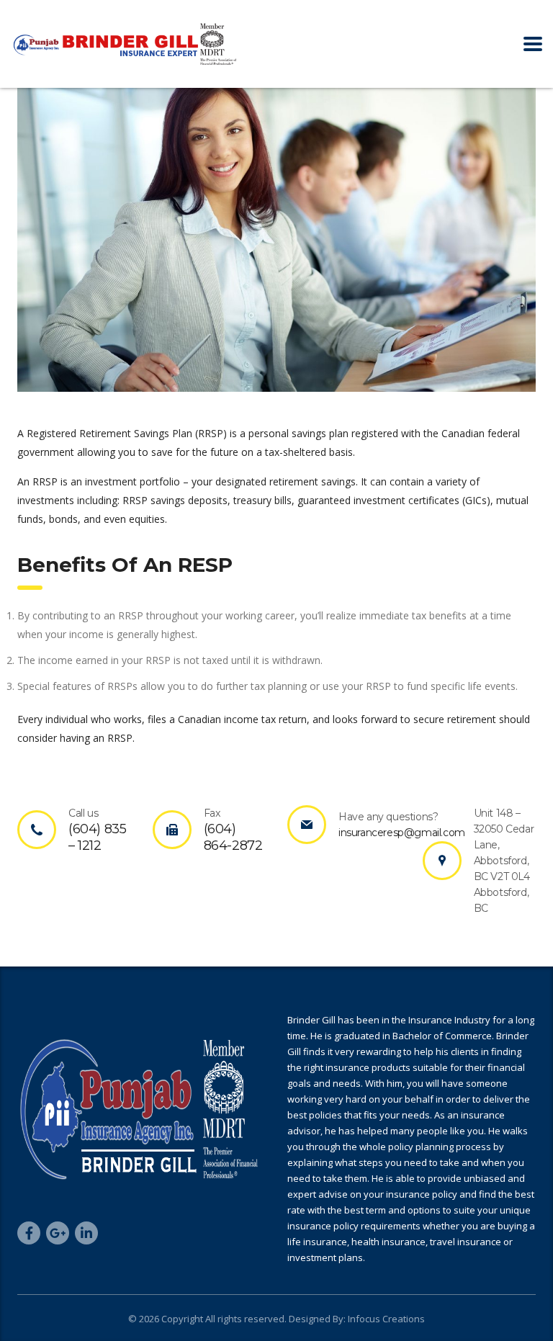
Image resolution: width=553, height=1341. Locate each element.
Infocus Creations (385, 1318)
